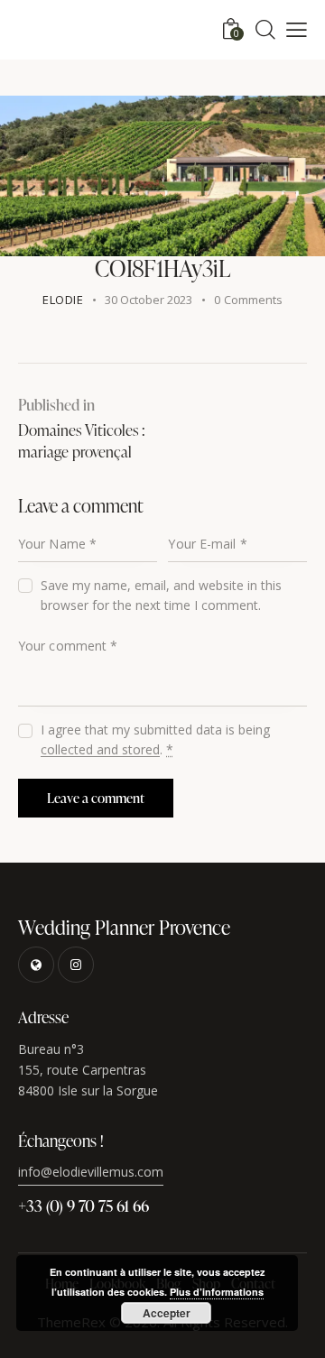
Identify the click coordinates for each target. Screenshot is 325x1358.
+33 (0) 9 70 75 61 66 (83, 1205)
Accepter (166, 1313)
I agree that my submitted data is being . (155, 739)
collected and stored (100, 750)
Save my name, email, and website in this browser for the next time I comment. (161, 595)
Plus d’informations (217, 1291)
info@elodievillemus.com (90, 1171)
